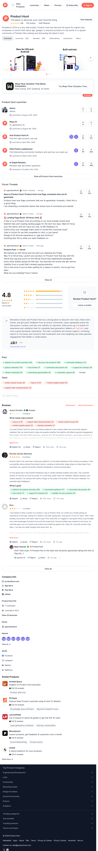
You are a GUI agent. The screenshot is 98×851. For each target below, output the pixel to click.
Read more (14, 443)
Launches (34, 5)
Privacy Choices (60, 840)
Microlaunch (15, 731)
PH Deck (13, 698)
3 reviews (26, 414)
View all (48, 280)
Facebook (9, 656)
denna (12, 108)
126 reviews (31, 23)
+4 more (82, 372)
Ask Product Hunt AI (19, 135)
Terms (33, 840)
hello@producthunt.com (21, 845)
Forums (57, 5)
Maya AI (13, 122)
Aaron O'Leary (28, 214)
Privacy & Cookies (45, 840)
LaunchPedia (15, 715)
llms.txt (80, 840)
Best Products (20, 5)
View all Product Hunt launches (48, 176)
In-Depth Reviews (18, 162)
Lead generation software (21, 725)
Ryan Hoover (20, 547)
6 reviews (26, 457)
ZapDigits (79, 328)
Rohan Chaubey (29, 190)
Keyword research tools (47, 709)
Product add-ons (17, 692)
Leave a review (84, 305)
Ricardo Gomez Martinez (21, 454)
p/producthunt (13, 190)
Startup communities (46, 725)
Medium (8, 665)
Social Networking (18, 742)
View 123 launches (9, 615)
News (46, 5)
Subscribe (73, 5)
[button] (78, 38)
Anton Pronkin (16, 410)
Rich (12, 505)
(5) (16, 447)
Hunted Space (15, 681)
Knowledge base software (22, 709)
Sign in (89, 5)
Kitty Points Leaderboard (21, 149)
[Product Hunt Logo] (5, 5)
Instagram (9, 660)
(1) (21, 558)
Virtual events (36, 742)
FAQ (27, 840)
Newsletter (7, 840)
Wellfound (8, 670)
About (21, 840)
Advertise (72, 840)
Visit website (86, 19)
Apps (15, 840)
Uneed (12, 748)
